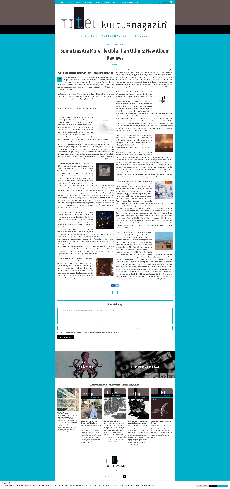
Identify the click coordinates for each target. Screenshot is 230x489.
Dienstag (69, 2)
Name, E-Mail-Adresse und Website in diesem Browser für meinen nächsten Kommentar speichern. (90, 333)
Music (115, 292)
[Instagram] (165, 2)
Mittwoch (78, 2)
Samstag (106, 2)
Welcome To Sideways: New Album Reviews (161, 422)
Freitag (98, 2)
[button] (124, 476)
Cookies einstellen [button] (202, 486)
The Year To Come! (63, 413)
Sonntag (115, 2)
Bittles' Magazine (112, 44)
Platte (121, 44)
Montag (61, 2)
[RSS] (167, 2)
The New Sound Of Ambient (112, 421)
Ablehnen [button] (213, 486)
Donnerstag (88, 2)
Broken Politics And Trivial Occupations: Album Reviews (89, 422)
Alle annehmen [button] (222, 486)
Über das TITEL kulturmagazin (129, 2)
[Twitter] (162, 2)
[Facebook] (159, 2)
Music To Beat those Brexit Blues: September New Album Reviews (137, 422)
